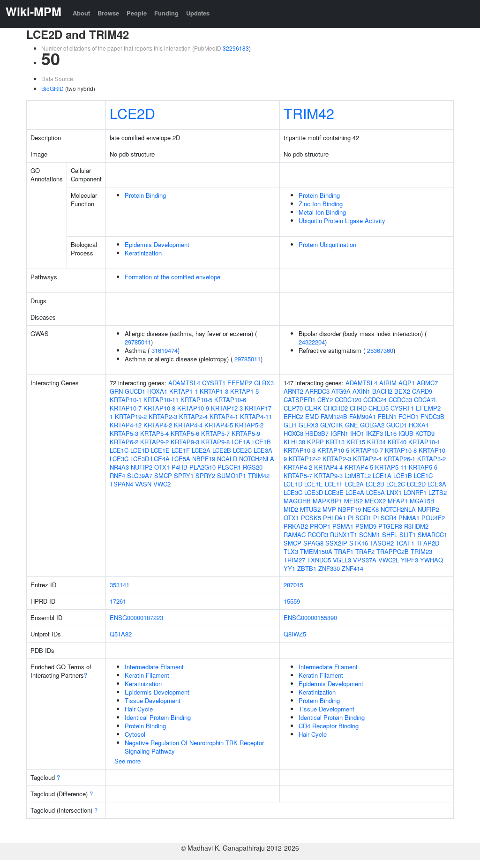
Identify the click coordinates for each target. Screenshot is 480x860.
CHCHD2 (335, 408)
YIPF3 (409, 559)
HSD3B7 (317, 433)
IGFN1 (339, 433)
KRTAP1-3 (214, 391)
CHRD (358, 408)
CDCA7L (425, 399)
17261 (118, 601)
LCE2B (221, 450)
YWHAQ (431, 559)
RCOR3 (318, 534)
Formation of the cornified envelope (172, 276)
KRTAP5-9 (246, 433)
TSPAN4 (121, 483)
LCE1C (119, 450)
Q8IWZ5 (295, 633)
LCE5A (181, 458)
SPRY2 (205, 475)
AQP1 (406, 382)
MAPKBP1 (327, 500)
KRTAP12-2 (305, 458)
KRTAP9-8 (215, 441)
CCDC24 (375, 399)
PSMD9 (365, 526)
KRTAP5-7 (215, 433)
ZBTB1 (306, 568)
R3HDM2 (416, 526)
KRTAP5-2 (249, 424)
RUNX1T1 (343, 534)
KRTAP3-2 (431, 458)
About (81, 12)
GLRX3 (264, 382)
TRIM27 (294, 559)
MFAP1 (398, 500)
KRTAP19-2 (131, 416)
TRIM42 (309, 113)
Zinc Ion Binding (321, 203)
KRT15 (355, 441)
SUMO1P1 (231, 475)
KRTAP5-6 (185, 433)
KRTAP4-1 (224, 416)
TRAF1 (343, 551)
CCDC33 (400, 399)
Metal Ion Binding (322, 212)
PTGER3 (390, 526)
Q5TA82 (121, 633)
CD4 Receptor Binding (329, 725)
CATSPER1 (299, 399)
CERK (313, 408)
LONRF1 (415, 492)
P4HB (180, 467)
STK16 (358, 542)
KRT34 (376, 441)
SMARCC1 (432, 534)
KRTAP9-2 (154, 441)
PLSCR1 (229, 467)
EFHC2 (293, 416)
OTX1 (162, 467)
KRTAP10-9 (193, 408)
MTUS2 (310, 509)
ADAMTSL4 (184, 382)
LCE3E (334, 492)
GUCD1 (135, 391)
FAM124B (334, 416)
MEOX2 (375, 500)
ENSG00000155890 (310, 617)
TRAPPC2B (392, 551)
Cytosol (135, 734)
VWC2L (388, 559)
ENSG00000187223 (136, 617)
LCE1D (139, 450)
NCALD (227, 458)
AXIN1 (361, 391)
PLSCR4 (385, 517)
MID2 (291, 509)
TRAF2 (365, 551)
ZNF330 (329, 568)
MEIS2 (353, 500)
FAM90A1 (362, 416)
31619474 (164, 350)
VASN (143, 483)
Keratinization (143, 252)
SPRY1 (184, 475)
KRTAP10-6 (230, 399)
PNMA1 (409, 517)
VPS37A (364, 559)
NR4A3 (119, 467)
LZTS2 (437, 492)
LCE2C (242, 450)
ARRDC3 (317, 391)
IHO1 (357, 433)
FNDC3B (432, 416)
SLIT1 (407, 534)
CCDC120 (348, 399)
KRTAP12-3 (227, 408)
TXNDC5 (319, 559)
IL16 (391, 433)
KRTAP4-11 (256, 416)
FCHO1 (408, 416)
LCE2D (132, 113)
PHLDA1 (334, 517)
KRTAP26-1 (399, 458)
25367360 (380, 350)
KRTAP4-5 (218, 424)
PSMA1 (342, 526)
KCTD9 (425, 433)
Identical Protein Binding (158, 717)
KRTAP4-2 (157, 424)
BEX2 (402, 391)
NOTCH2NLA (256, 458)
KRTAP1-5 (244, 391)
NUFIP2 (141, 467)
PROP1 (320, 526)
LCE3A (263, 450)
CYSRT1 (213, 382)
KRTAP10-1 (126, 399)
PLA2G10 (202, 467)
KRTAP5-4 (154, 433)
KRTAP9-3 (185, 441)
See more (127, 760)
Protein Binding (145, 195)
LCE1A (241, 441)
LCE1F (181, 450)
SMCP (163, 475)
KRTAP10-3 (299, 450)
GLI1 (290, 424)
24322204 (312, 341)
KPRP (315, 441)
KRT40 (397, 441)
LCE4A (160, 458)
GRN (116, 391)
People (137, 12)
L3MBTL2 (358, 475)
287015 (293, 584)
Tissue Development (152, 700)
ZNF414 (352, 568)
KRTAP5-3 (124, 433)
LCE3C (119, 458)
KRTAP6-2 (124, 441)
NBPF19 (203, 458)
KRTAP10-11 (161, 399)
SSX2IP (336, 542)
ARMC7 (427, 382)
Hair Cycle (139, 708)
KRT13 (335, 441)
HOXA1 (157, 391)
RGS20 (252, 467)
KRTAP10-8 (159, 408)
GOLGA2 (372, 424)
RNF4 (117, 475)
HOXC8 (293, 433)
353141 (119, 584)
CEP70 (293, 408)
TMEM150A (316, 551)
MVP (329, 509)
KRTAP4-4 (188, 424)
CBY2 (325, 399)
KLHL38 (294, 441)
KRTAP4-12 (126, 424)
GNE (351, 424)
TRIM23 (421, 551)
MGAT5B (422, 500)
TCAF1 (405, 542)
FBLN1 (387, 416)
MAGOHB (297, 500)
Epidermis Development (157, 244)
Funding (166, 12)
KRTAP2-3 (163, 416)
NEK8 (371, 509)
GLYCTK (331, 424)
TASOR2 (382, 542)
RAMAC (295, 534)
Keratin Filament (147, 675)
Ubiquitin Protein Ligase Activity (342, 220)
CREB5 (378, 408)
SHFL (390, 534)
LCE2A (201, 450)
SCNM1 (369, 534)
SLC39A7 (139, 475)
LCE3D (139, 458)
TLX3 (291, 551)
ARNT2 (293, 391)
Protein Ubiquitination (327, 244)
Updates (198, 12)
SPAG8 (313, 542)
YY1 (289, 568)
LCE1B (261, 441)
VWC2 (162, 483)
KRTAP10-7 (126, 408)
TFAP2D (427, 542)
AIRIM (388, 382)
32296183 (236, 48)
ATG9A (341, 391)
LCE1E (160, 450)
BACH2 (382, 391)
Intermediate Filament (154, 666)
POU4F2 (433, 517)
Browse (108, 12)
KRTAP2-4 (193, 416)
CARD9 (422, 391)
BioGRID (52, 88)
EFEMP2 (239, 382)
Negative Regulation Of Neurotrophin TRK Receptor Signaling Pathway (194, 746)
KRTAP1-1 (183, 391)
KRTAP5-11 (391, 467)
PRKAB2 (296, 526)
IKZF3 (374, 433)
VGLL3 (342, 559)
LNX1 (394, 492)
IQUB (405, 433)
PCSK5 (311, 517)
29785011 (138, 341)
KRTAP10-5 (196, 399)
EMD (312, 416)
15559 (292, 601)
